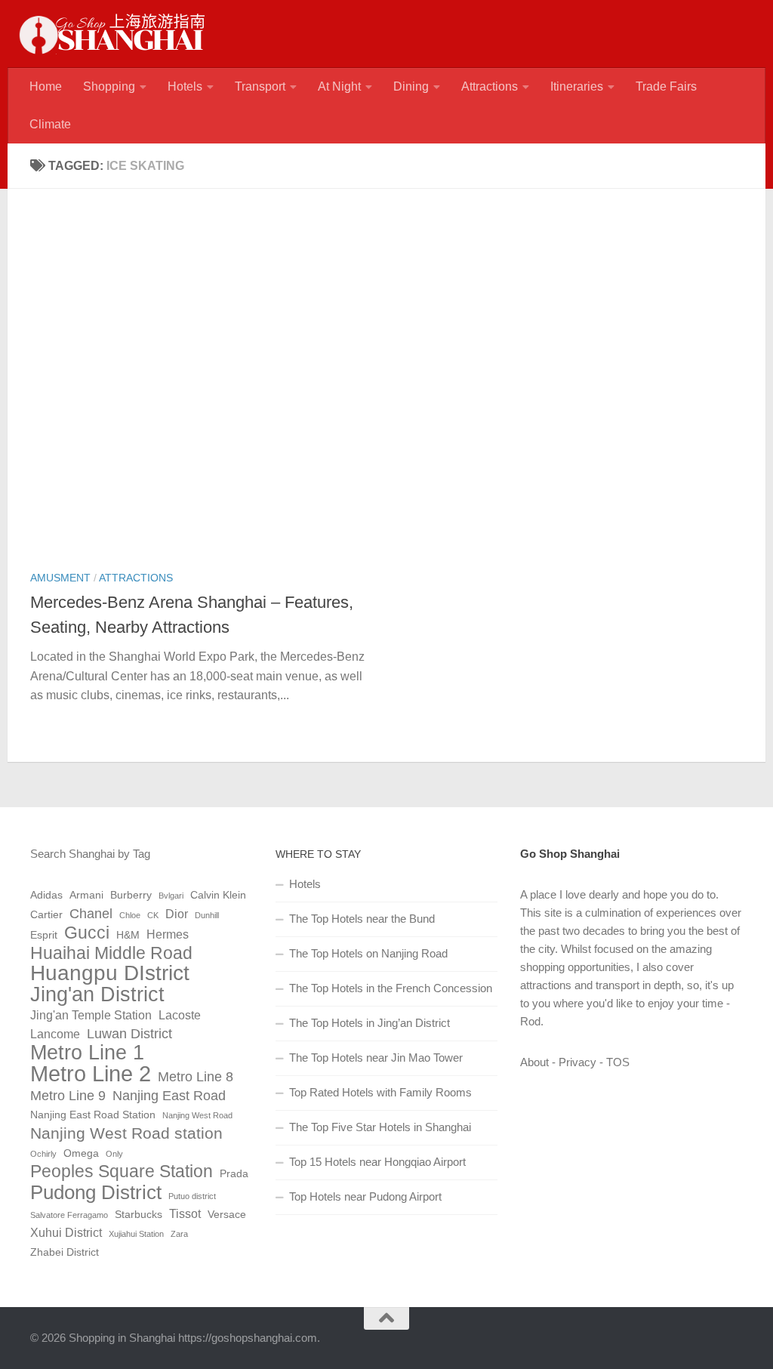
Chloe (129, 915)
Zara (179, 1233)
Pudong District (96, 1192)
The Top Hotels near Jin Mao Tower (376, 1057)
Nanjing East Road (169, 1095)
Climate (50, 124)
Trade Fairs (666, 86)
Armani (86, 895)
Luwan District (129, 1033)
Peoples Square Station (121, 1172)
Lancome (55, 1034)
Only (114, 1153)
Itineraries (576, 86)
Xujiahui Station (136, 1233)
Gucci (86, 933)
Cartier (46, 914)
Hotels (185, 86)
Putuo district (192, 1196)
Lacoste (180, 1015)
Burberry (131, 895)
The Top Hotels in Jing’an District (369, 1022)
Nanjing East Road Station (93, 1115)
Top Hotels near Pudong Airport (365, 1196)
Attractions (489, 86)
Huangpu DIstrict (109, 973)
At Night (339, 86)
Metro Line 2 (90, 1074)
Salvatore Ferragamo (69, 1214)
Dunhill (207, 915)
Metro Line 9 (68, 1095)
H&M (128, 935)
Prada (234, 1173)
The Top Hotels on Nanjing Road (368, 953)
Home (45, 86)
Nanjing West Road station (126, 1133)
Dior (176, 914)
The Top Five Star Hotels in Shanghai (380, 1127)
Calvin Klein (218, 895)
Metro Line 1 (87, 1053)
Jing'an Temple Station (91, 1015)
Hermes (167, 934)
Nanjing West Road (197, 1115)
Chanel (90, 913)
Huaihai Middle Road (111, 954)
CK (153, 915)
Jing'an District (97, 994)
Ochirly (43, 1153)
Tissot (185, 1213)
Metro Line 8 (195, 1076)
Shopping (109, 86)
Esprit (43, 935)
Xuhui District (66, 1232)
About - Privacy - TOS (575, 1062)
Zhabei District (64, 1252)
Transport (260, 86)
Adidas (46, 895)
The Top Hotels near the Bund (362, 918)
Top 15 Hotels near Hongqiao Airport (377, 1161)
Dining (411, 86)
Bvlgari (171, 895)
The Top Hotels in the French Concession (390, 988)
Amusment (60, 578)
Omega (81, 1153)
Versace (227, 1214)
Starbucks (138, 1214)
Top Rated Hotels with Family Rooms (380, 1092)
